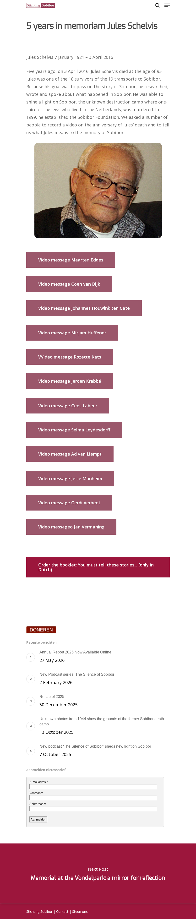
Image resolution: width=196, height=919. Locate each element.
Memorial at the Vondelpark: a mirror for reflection (98, 873)
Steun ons (80, 911)
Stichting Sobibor (39, 911)
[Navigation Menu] (167, 5)
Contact (62, 911)
